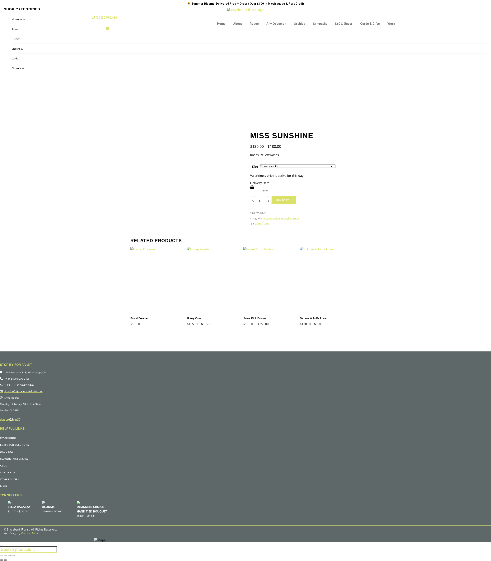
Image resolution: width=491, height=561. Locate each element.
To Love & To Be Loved (313, 318)
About (237, 24)
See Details (146, 281)
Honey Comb (194, 318)
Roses (254, 24)
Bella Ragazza (19, 507)
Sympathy (320, 24)
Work (391, 24)
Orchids (299, 24)
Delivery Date (259, 183)
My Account (8, 438)
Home (221, 24)
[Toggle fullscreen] (5, 555)
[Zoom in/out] (1, 555)
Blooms (48, 507)
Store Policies (9, 479)
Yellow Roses (262, 223)
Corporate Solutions (14, 445)
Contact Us (7, 472)
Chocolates (18, 68)
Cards (15, 58)
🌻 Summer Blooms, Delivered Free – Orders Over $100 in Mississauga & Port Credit (245, 3)
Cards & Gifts (370, 24)
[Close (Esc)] (13, 555)
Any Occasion (276, 24)
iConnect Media (30, 533)
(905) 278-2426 (106, 17)
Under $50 (17, 48)
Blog (3, 486)
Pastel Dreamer (139, 318)
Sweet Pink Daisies (254, 318)
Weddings (6, 451)
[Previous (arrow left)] (1, 560)
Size (255, 167)
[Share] (9, 555)
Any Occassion (271, 218)
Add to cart (284, 200)
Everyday (286, 218)
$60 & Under (344, 24)
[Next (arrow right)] (5, 560)
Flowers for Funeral (14, 458)
